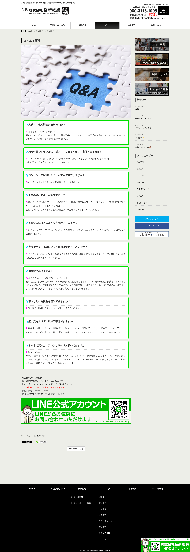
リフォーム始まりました (145, 126)
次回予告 (139, 136)
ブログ (30, 31)
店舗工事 (140, 196)
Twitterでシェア (152, 219)
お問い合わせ (157, 489)
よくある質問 (38, 31)
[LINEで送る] (41, 442)
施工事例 (140, 162)
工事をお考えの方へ (57, 489)
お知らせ (140, 209)
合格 (139, 107)
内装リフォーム (143, 189)
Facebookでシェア (152, 226)
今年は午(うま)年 (142, 146)
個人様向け (78, 497)
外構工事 (140, 182)
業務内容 (82, 489)
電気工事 (140, 169)
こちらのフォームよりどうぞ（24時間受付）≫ (52, 384)
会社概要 (132, 489)
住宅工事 (140, 175)
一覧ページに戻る (76, 449)
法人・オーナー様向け (82, 505)
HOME (23, 31)
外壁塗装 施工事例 (143, 117)
